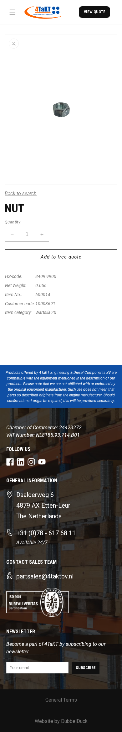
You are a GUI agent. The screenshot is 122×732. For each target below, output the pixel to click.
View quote (94, 11)
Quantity (12, 222)
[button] (12, 12)
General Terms (61, 700)
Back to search (21, 193)
